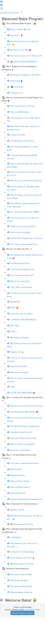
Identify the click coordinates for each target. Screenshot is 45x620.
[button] (1, 2)
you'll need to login (32, 609)
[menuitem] (1, 5)
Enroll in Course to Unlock (22, 613)
